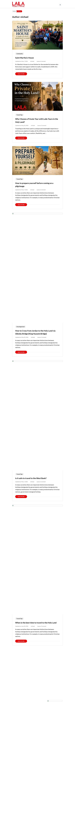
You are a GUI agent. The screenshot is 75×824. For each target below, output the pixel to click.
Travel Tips (19, 115)
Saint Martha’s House (24, 58)
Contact (32, 681)
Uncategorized (20, 326)
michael (32, 61)
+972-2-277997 (55, 672)
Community (19, 53)
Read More (21, 74)
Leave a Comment (41, 61)
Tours (31, 676)
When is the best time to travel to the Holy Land (35, 623)
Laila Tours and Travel (27, 821)
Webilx (43, 821)
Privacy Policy (34, 696)
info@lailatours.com (56, 676)
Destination (33, 672)
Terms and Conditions (36, 692)
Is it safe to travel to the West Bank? (31, 478)
